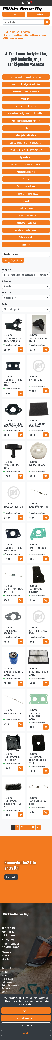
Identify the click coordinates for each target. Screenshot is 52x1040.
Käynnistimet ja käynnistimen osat (26, 120)
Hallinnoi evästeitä (26, 1025)
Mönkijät (5, 972)
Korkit (26, 128)
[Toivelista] (21, 317)
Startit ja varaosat (26, 208)
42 (38, 827)
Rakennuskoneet (8, 982)
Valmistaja (6, 281)
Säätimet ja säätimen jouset (26, 193)
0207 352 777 (11, 940)
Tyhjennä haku (16, 260)
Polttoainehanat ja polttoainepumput (26, 164)
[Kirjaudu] (23, 3)
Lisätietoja (26, 1033)
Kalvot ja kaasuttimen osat (26, 106)
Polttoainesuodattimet (26, 171)
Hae (5, 260)
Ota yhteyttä (11, 877)
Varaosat (5, 991)
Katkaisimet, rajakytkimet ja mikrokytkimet (26, 113)
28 (27, 827)
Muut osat (26, 244)
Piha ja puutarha (8, 978)
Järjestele (6, 292)
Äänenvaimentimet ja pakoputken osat (26, 77)
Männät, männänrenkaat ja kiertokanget (26, 142)
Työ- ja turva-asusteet (11, 985)
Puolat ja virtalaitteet (26, 186)
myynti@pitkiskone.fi (10, 943)
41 (33, 827)
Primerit (26, 179)
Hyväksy (26, 1010)
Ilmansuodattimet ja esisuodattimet (26, 84)
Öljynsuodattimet (26, 157)
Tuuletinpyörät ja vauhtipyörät (26, 222)
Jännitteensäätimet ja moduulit (26, 91)
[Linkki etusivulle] (22, 9)
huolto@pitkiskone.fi (10, 946)
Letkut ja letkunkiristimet (26, 135)
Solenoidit (26, 201)
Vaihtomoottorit (26, 237)
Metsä (4, 975)
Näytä (4, 304)
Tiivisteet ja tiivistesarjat (26, 215)
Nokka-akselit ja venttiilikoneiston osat (26, 150)
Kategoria (6, 269)
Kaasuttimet (26, 98)
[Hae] (47, 22)
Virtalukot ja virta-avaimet (26, 230)
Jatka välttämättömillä (26, 1018)
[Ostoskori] (28, 3)
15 (22, 827)
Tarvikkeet (6, 988)
